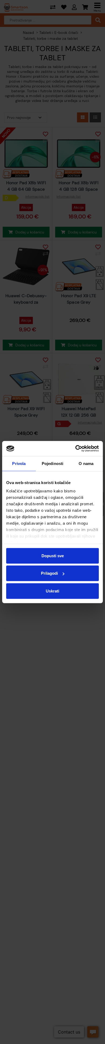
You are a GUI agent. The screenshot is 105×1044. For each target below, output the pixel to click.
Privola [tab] (19, 463)
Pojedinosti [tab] (52, 463)
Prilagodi (49, 573)
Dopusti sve (52, 555)
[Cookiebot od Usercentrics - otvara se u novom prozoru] (75, 448)
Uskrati (52, 590)
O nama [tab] (86, 463)
